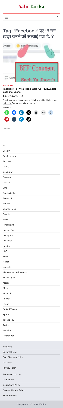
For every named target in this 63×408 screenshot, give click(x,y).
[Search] (58, 17)
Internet (6, 246)
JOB (5, 251)
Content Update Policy (14, 390)
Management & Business (15, 272)
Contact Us (8, 379)
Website (7, 330)
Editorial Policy (10, 352)
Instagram (8, 235)
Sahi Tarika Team (12, 96)
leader (6, 261)
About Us (7, 346)
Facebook (8, 85)
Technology (8, 320)
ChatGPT (7, 166)
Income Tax (8, 230)
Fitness (6, 203)
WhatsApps (8, 335)
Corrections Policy (11, 385)
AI (4, 145)
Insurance (7, 240)
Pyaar (5, 304)
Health (6, 219)
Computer (7, 172)
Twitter (6, 325)
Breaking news (10, 156)
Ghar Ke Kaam (9, 209)
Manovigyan (9, 277)
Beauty (6, 150)
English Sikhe (9, 193)
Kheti (5, 256)
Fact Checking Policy (13, 357)
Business (7, 161)
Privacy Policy (9, 367)
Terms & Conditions (12, 374)
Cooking (7, 177)
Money (6, 288)
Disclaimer (8, 362)
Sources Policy (10, 395)
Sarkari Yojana (10, 309)
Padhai (6, 298)
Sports (6, 314)
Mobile (6, 283)
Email (5, 187)
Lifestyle (7, 267)
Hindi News (8, 224)
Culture (6, 182)
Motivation (8, 293)
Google (6, 214)
